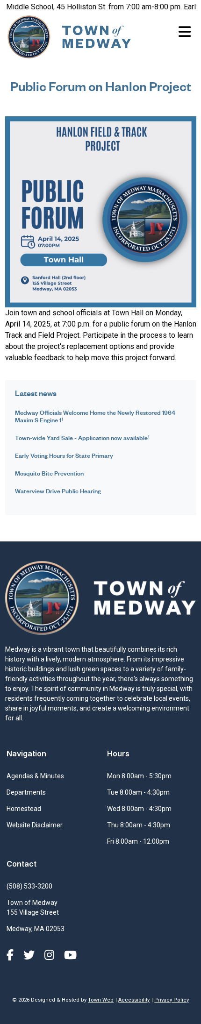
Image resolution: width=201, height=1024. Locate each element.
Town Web (101, 1000)
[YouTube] (70, 955)
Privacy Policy (171, 1000)
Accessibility (134, 1000)
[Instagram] (50, 955)
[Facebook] (11, 955)
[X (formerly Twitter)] (30, 955)
